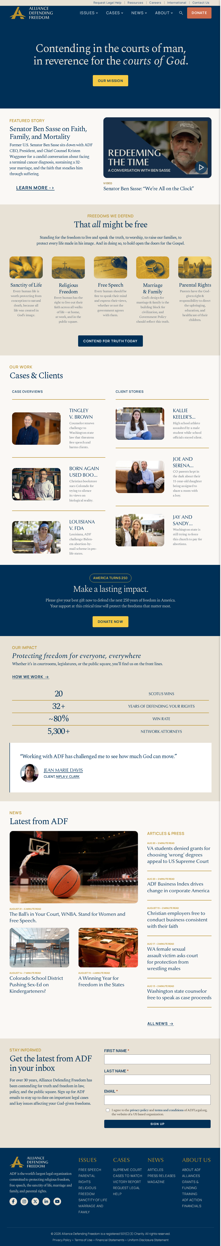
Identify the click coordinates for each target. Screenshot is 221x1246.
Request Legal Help (107, 3)
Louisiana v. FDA (82, 525)
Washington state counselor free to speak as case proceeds (179, 994)
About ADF (191, 1169)
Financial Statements (110, 1240)
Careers (155, 3)
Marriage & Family (152, 288)
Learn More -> (35, 188)
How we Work (30, 677)
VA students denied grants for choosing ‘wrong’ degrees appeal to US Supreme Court (178, 854)
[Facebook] (13, 1201)
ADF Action (192, 1200)
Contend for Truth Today (110, 341)
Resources (135, 3)
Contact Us (201, 3)
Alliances (191, 1176)
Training (189, 1194)
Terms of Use (83, 1240)
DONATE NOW (110, 621)
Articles (155, 1169)
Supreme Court (127, 1169)
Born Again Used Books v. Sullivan (84, 475)
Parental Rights (195, 285)
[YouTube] (57, 1201)
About (162, 12)
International (176, 3)
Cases (113, 12)
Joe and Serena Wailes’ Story (183, 469)
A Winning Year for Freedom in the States (101, 981)
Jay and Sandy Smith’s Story (182, 527)
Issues (87, 12)
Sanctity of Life (26, 285)
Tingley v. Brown (81, 413)
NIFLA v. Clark (68, 776)
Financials (191, 1206)
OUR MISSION (110, 80)
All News (160, 1024)
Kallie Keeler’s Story (182, 417)
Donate (199, 12)
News (137, 12)
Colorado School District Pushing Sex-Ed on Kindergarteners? (36, 984)
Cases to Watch (127, 1176)
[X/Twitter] (35, 1201)
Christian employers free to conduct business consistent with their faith (177, 919)
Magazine (156, 1182)
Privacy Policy (62, 1240)
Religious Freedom (68, 288)
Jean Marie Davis (63, 770)
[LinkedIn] (46, 1201)
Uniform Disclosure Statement (148, 1240)
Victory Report (127, 1182)
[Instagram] (24, 1201)
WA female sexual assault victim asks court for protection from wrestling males (172, 959)
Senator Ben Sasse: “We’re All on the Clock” (148, 189)
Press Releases (161, 1176)
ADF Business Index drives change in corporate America (178, 887)
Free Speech (110, 285)
